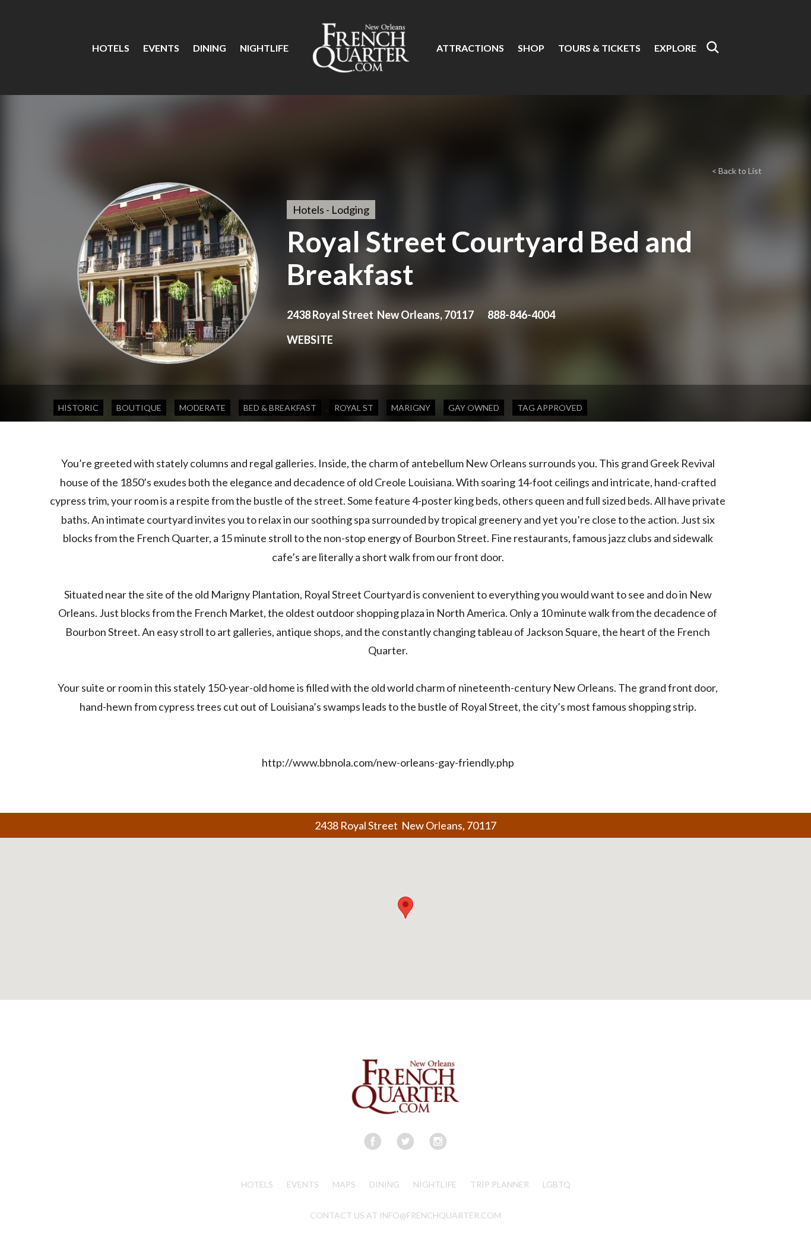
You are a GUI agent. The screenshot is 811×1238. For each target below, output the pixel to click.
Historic (78, 408)
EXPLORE (675, 47)
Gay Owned (473, 408)
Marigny (410, 408)
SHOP (531, 47)
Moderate (202, 408)
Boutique (138, 408)
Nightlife (435, 1184)
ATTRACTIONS (470, 47)
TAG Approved (549, 408)
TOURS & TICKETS (599, 47)
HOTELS (110, 47)
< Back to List (737, 171)
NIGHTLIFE (264, 47)
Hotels (257, 1184)
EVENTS (161, 47)
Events (303, 1184)
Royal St (353, 408)
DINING (209, 47)
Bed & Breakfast (279, 408)
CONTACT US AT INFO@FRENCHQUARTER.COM (405, 1215)
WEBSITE (310, 339)
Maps (344, 1184)
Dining (384, 1184)
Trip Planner (499, 1184)
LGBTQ (557, 1184)
